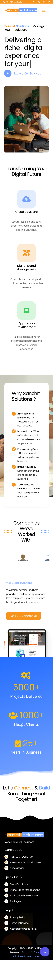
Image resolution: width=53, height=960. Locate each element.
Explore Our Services (27, 81)
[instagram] (44, 2)
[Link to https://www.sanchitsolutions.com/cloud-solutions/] (26, 207)
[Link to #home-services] (7, 81)
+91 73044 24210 (14, 1)
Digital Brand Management (25, 897)
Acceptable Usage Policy (23, 936)
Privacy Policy (17, 925)
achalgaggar (17, 876)
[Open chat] (44, 951)
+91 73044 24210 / (19, 864)
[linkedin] (49, 2)
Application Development (24, 903)
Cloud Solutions (19, 892)
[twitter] (39, 2)
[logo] (21, 8)
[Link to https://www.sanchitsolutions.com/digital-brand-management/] (26, 261)
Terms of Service (19, 931)
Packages (15, 909)
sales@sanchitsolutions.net (25, 870)
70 (31, 864)
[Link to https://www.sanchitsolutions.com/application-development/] (26, 318)
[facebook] (34, 2)
